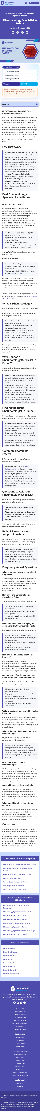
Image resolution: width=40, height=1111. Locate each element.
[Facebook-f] (14, 1003)
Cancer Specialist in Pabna (12, 878)
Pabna (21, 13)
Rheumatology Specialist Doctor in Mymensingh (19, 931)
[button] (26, 3)
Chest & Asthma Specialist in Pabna (15, 889)
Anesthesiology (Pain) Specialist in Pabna (17, 874)
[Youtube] (18, 1003)
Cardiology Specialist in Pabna (13, 886)
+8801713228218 (17, 273)
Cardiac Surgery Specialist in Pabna (15, 882)
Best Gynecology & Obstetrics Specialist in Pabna (19, 864)
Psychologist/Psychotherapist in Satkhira (16, 923)
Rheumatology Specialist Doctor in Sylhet (17, 912)
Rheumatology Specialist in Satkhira (15, 927)
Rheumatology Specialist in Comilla (15, 915)
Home (7, 13)
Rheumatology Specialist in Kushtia (15, 934)
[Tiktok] (24, 1003)
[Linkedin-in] (21, 1003)
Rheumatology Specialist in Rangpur (15, 919)
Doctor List (13, 13)
